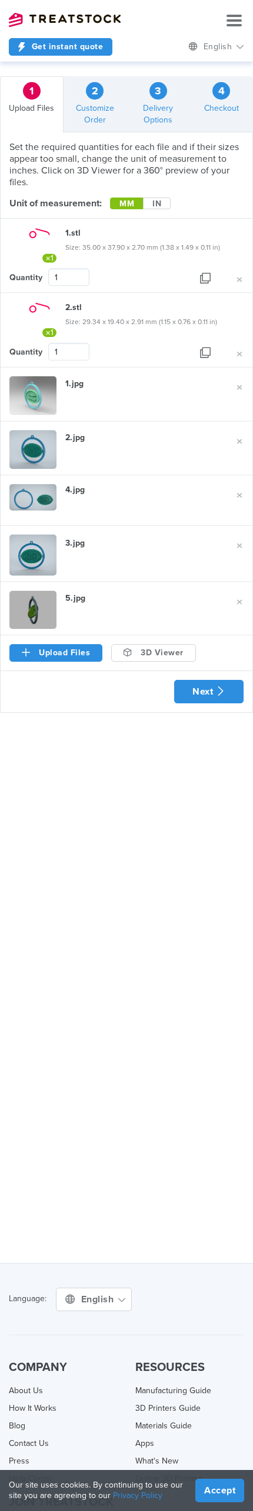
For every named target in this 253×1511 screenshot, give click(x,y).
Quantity (25, 278)
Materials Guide (163, 1426)
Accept (219, 1490)
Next (204, 691)
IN (156, 204)
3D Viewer (161, 653)
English (219, 47)
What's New (156, 1461)
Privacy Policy (137, 1495)
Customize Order (95, 104)
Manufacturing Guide (173, 1391)
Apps (144, 1443)
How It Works (32, 1408)
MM (126, 204)
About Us (26, 1391)
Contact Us (29, 1443)
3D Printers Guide (168, 1408)
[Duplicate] (205, 277)
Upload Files (31, 98)
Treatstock (65, 20)
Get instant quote (66, 47)
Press (19, 1461)
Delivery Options (158, 104)
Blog (17, 1426)
